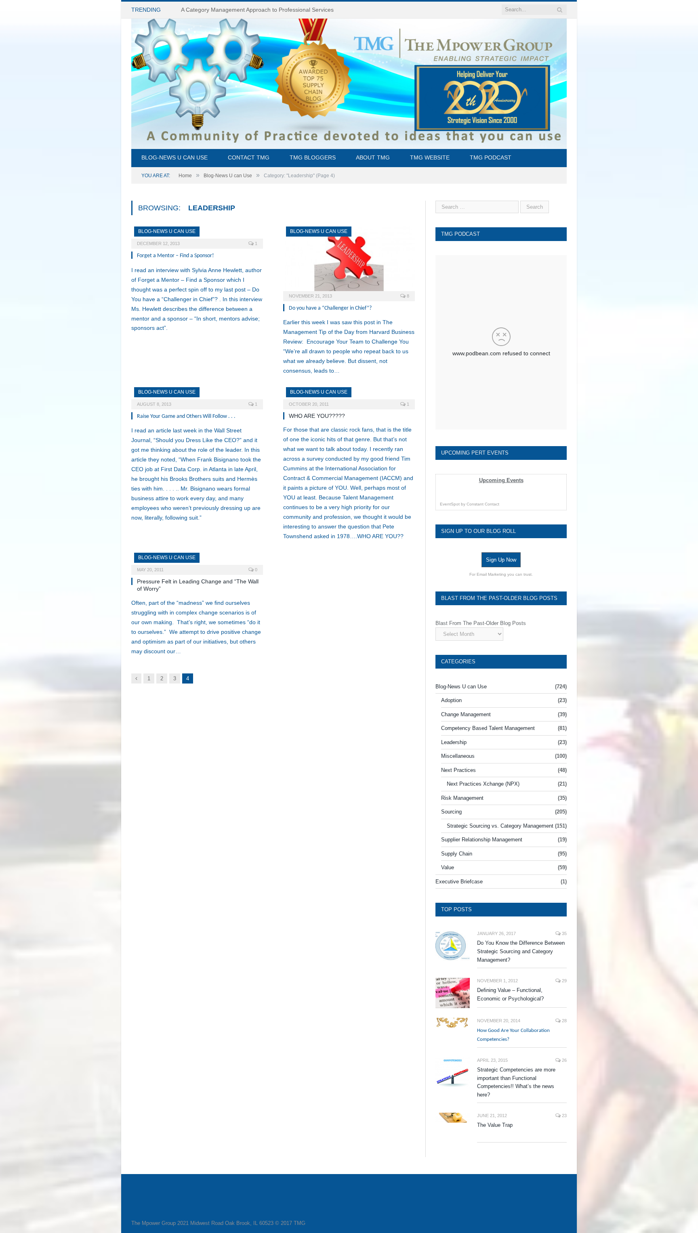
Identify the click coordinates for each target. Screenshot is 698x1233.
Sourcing (451, 812)
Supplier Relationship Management (481, 840)
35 (564, 933)
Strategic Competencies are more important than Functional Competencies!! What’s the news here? (516, 1082)
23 (564, 1115)
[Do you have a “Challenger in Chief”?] (349, 261)
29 (564, 980)
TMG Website (430, 157)
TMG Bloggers (313, 157)
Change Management (466, 714)
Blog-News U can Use (174, 157)
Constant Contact (483, 504)
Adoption (451, 700)
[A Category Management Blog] (349, 82)
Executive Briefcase (459, 882)
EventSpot (450, 504)
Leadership (454, 742)
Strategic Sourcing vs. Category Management (500, 826)
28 (564, 1020)
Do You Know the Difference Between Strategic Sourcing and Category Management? (521, 951)
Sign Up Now (501, 560)
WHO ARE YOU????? (317, 416)
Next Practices (458, 770)
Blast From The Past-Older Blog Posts (480, 623)
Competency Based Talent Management (488, 728)
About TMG (373, 157)
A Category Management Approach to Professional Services (257, 9)
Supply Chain (456, 854)
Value (447, 867)
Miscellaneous (458, 756)
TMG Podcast (490, 157)
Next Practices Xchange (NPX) (483, 784)
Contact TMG (248, 157)
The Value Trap (495, 1125)
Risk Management (462, 798)
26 (564, 1060)
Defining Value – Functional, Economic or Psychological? (510, 994)
